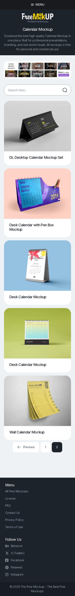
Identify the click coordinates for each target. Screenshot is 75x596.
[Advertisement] (39, 461)
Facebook (17, 560)
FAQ (8, 505)
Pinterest (16, 567)
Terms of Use (14, 527)
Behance (17, 546)
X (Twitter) (18, 553)
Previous (28, 447)
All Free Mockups (16, 491)
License (10, 498)
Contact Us (12, 513)
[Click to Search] (65, 90)
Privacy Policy (14, 520)
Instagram (17, 574)
